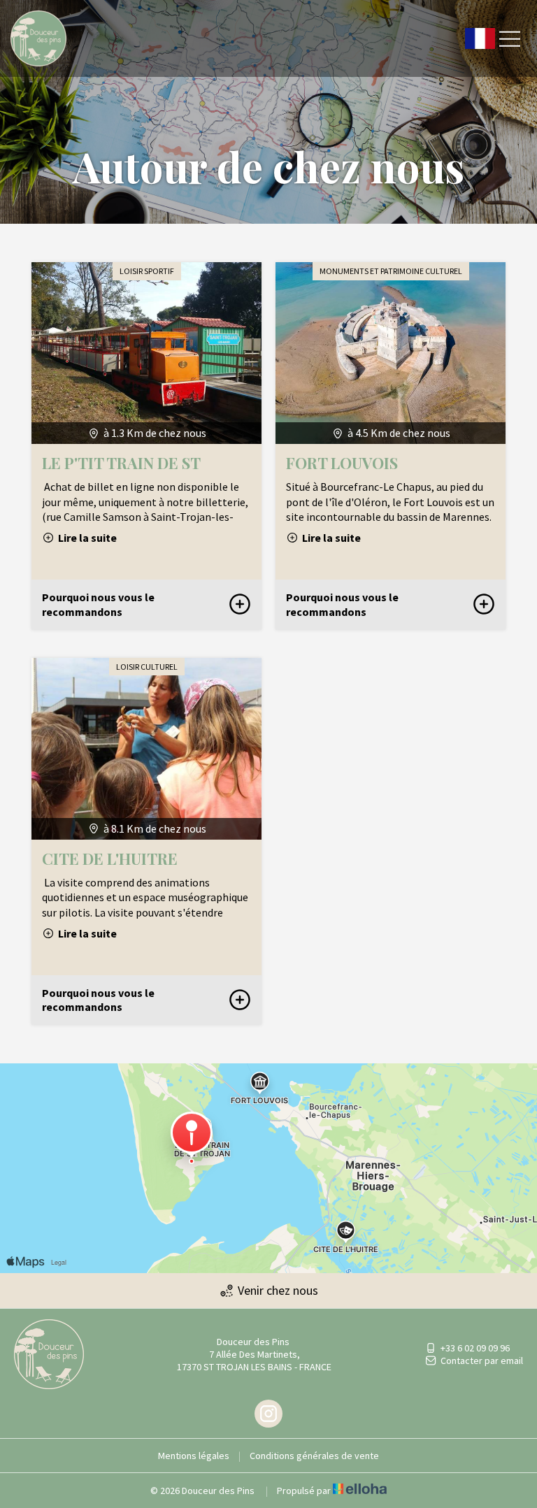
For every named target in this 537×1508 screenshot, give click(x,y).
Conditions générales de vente (314, 1455)
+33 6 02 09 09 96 (475, 1348)
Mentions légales (193, 1455)
